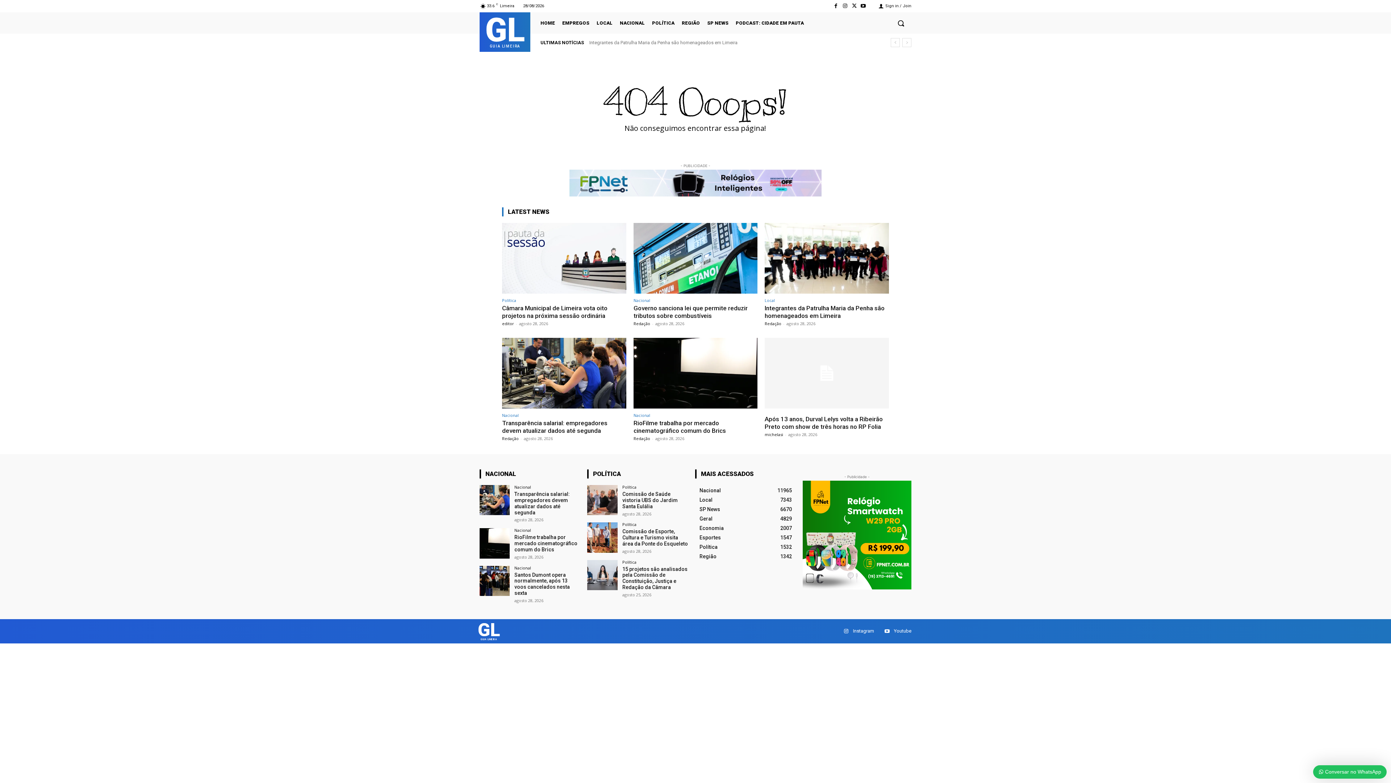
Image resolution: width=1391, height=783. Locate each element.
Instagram (863, 631)
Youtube (902, 631)
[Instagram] (844, 6)
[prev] (895, 42)
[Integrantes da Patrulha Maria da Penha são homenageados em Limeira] (827, 258)
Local (770, 300)
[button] (900, 23)
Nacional (642, 300)
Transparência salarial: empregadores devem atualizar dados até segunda (666, 42)
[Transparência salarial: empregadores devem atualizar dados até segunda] (564, 373)
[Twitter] (854, 6)
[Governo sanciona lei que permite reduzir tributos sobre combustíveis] (696, 258)
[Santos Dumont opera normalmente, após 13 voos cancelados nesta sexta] (495, 581)
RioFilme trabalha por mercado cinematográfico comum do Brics (680, 426)
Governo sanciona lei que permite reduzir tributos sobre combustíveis (691, 311)
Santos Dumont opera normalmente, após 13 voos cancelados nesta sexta (542, 584)
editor (508, 323)
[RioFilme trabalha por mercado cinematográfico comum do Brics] (696, 373)
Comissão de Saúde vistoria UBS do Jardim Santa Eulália (650, 500)
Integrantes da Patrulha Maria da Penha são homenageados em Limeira (825, 311)
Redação (642, 323)
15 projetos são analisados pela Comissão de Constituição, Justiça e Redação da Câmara (655, 578)
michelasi (774, 434)
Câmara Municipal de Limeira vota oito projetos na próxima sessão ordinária (554, 311)
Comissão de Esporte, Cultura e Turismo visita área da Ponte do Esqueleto (655, 538)
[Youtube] (863, 6)
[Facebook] (835, 6)
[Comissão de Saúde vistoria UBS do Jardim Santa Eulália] (602, 500)
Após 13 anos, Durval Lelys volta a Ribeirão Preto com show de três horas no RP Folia (824, 422)
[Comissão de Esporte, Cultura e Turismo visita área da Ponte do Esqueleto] (602, 537)
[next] (906, 42)
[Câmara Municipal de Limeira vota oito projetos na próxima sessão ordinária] (564, 258)
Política (509, 300)
